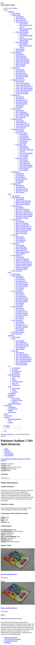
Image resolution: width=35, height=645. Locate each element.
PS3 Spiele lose (20, 310)
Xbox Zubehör (20, 349)
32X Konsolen (20, 242)
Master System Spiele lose (23, 201)
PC (9, 366)
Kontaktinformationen (14, 419)
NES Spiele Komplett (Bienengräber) (25, 39)
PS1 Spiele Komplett (22, 284)
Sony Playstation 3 (17, 306)
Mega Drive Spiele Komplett (24, 214)
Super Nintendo (16, 52)
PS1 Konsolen (20, 288)
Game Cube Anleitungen (23, 85)
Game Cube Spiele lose (22, 83)
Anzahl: (3, 478)
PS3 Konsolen (20, 317)
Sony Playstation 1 (17, 276)
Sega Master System (18, 197)
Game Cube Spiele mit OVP (24, 86)
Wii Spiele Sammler (21, 103)
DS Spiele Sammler (21, 178)
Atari (13, 378)
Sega (9, 194)
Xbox (13, 339)
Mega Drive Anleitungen (23, 211)
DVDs (14, 390)
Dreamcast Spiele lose (22, 259)
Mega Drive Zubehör (22, 218)
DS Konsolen (20, 180)
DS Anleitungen (20, 177)
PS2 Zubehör (20, 305)
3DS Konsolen (20, 192)
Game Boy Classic (21, 132)
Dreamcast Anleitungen (22, 260)
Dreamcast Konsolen (22, 267)
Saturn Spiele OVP (21, 250)
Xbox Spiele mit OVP (22, 344)
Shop (6, 10)
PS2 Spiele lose (20, 294)
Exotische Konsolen (14, 375)
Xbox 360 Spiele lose (22, 354)
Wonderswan (16, 385)
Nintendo (11, 11)
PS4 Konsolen (20, 329)
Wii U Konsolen (20, 117)
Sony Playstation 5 (17, 381)
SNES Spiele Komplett (22, 61)
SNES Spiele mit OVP (22, 59)
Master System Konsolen (23, 202)
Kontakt (6, 417)
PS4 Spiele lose (20, 323)
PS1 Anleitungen (21, 281)
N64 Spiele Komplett (22, 74)
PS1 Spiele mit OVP (22, 282)
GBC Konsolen (24, 155)
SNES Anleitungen (21, 57)
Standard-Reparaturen (14, 404)
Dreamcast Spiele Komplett (24, 264)
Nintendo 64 (15, 68)
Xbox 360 (15, 351)
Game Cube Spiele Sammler (24, 90)
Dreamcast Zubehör (21, 269)
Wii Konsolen (20, 105)
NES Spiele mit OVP (22, 22)
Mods (6, 414)
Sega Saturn (15, 243)
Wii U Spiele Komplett (22, 114)
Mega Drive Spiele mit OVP (24, 213)
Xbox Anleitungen (21, 342)
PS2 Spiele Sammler (22, 301)
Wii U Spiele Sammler (22, 115)
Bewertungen (12, 412)
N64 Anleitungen (21, 73)
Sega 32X (15, 235)
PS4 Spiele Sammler (22, 327)
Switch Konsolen (21, 127)
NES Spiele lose (20, 18)
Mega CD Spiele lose (22, 223)
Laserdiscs (15, 392)
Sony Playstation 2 (17, 291)
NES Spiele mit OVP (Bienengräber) (25, 29)
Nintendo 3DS (16, 184)
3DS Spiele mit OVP (22, 189)
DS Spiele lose (20, 175)
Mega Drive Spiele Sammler (24, 216)
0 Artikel (7, 425)
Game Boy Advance (22, 158)
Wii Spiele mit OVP (21, 100)
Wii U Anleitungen (21, 112)
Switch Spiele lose (21, 122)
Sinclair (14, 380)
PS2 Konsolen (20, 303)
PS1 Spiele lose (20, 279)
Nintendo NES (16, 15)
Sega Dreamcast (16, 255)
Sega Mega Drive (17, 206)
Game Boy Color (21, 144)
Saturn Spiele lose (21, 247)
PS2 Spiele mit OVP (22, 298)
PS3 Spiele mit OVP (22, 311)
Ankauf (10, 422)
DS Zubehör (19, 182)
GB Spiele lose (23, 136)
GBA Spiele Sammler (25, 167)
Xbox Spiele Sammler (22, 346)
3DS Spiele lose (20, 187)
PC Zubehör (15, 373)
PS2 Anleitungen (21, 296)
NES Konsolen (20, 49)
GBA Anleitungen (24, 163)
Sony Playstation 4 (17, 320)
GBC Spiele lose (24, 148)
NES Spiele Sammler (22, 42)
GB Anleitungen (24, 138)
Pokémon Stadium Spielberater (9, 574)
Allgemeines (12, 407)
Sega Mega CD (16, 219)
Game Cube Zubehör (22, 93)
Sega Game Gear (17, 271)
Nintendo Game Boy (18, 129)
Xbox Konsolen (20, 347)
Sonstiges (15, 402)
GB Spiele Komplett (25, 139)
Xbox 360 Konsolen (22, 363)
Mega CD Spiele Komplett (23, 228)
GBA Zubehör (23, 170)
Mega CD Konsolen (22, 231)
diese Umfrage (8, 434)
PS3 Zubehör (20, 318)
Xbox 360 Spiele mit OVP (23, 357)
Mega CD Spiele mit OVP (23, 226)
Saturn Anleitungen (21, 248)
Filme (10, 386)
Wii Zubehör (19, 107)
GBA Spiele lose (24, 161)
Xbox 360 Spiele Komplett (24, 359)
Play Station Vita (17, 334)
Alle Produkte (16, 13)
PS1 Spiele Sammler (22, 286)
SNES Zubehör (20, 66)
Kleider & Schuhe (17, 400)
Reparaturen (8, 405)
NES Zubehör (20, 51)
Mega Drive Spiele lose (22, 209)
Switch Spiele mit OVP (22, 124)
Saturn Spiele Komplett (22, 252)
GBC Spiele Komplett (25, 153)
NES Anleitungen (21, 20)
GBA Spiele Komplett (25, 165)
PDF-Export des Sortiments (12, 639)
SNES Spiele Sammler (22, 63)
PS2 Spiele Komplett (22, 300)
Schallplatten (12, 393)
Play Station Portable (18, 332)
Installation (11, 395)
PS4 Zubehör (20, 330)
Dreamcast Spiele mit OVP (24, 262)
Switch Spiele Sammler (22, 126)
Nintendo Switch (17, 119)
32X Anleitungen (21, 240)
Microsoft (11, 335)
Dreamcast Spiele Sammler (24, 265)
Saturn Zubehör (20, 253)
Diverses (10, 397)
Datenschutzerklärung (10, 637)
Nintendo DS (16, 172)
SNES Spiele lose (21, 56)
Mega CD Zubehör (21, 233)
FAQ (9, 421)
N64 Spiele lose (20, 71)
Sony (9, 272)
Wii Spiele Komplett (22, 102)
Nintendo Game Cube (18, 80)
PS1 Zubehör (20, 289)
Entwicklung (8, 415)
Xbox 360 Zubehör (21, 364)
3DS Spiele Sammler (22, 190)
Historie (10, 410)
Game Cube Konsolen (22, 92)
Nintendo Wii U (16, 109)
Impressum (7, 642)
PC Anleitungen (16, 371)
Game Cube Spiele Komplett (24, 88)
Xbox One (15, 383)
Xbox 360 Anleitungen (22, 356)
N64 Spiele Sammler (22, 76)
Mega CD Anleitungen (22, 225)
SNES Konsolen (20, 64)
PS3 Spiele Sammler (22, 315)
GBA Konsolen (24, 168)
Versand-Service (13, 409)
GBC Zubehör (23, 156)
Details (3, 581)
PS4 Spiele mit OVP (22, 325)
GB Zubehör (23, 143)
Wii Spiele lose (20, 98)
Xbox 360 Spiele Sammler (23, 361)
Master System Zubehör (23, 204)
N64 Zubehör (20, 78)
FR (5, 431)
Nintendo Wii (16, 95)
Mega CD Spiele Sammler (23, 230)
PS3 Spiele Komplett (22, 313)
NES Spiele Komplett (22, 32)
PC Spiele (15, 369)
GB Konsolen (23, 141)
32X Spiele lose (20, 238)
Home (6, 449)
